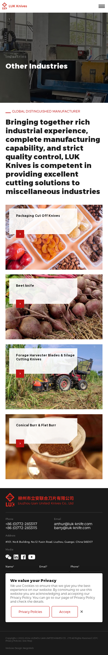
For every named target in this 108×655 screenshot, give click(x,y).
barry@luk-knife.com (72, 528)
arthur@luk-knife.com (73, 524)
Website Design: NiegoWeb (20, 648)
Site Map (27, 640)
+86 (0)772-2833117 (21, 524)
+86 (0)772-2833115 (21, 528)
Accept (65, 611)
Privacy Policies (13, 640)
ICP (95, 638)
